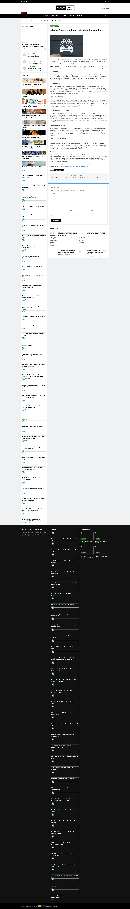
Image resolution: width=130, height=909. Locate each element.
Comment (54, 193)
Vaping (23, 168)
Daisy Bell (61, 237)
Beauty (23, 88)
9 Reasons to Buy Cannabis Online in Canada (33, 316)
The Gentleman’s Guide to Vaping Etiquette (33, 167)
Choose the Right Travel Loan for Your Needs (62, 604)
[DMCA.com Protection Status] (42, 906)
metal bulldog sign (59, 170)
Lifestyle (71, 15)
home (67, 148)
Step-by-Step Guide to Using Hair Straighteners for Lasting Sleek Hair (87, 543)
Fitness (26, 368)
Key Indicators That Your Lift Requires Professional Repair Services (101, 556)
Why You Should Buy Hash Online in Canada (33, 266)
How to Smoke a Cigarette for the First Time (33, 206)
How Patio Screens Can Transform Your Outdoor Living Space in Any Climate (96, 252)
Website (91, 210)
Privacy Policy (105, 905)
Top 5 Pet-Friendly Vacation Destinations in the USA (64, 875)
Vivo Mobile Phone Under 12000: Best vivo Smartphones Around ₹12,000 (87, 556)
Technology (55, 15)
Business (45, 15)
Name (53, 210)
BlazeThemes (55, 906)
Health (23, 388)
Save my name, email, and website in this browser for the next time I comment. (70, 216)
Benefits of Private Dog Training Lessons (32, 325)
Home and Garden (54, 26)
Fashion (63, 15)
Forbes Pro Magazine (35, 534)
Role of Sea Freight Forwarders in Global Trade (63, 778)
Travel (52, 542)
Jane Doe (53, 33)
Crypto (23, 42)
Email (72, 210)
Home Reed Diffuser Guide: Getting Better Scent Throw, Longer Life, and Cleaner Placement (67, 233)
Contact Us (106, 1)
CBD (23, 179)
